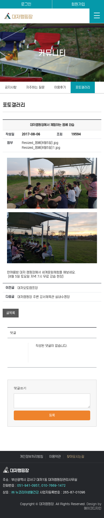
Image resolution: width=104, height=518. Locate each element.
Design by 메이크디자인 (92, 506)
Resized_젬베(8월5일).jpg (40, 143)
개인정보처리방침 (31, 457)
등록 (52, 415)
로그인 (26, 4)
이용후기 (60, 87)
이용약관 (55, 457)
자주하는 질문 (35, 87)
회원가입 (78, 4)
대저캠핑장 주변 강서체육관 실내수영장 (43, 297)
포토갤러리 (82, 87)
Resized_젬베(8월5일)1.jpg (41, 148)
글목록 (10, 313)
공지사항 (10, 87)
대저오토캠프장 (27, 288)
